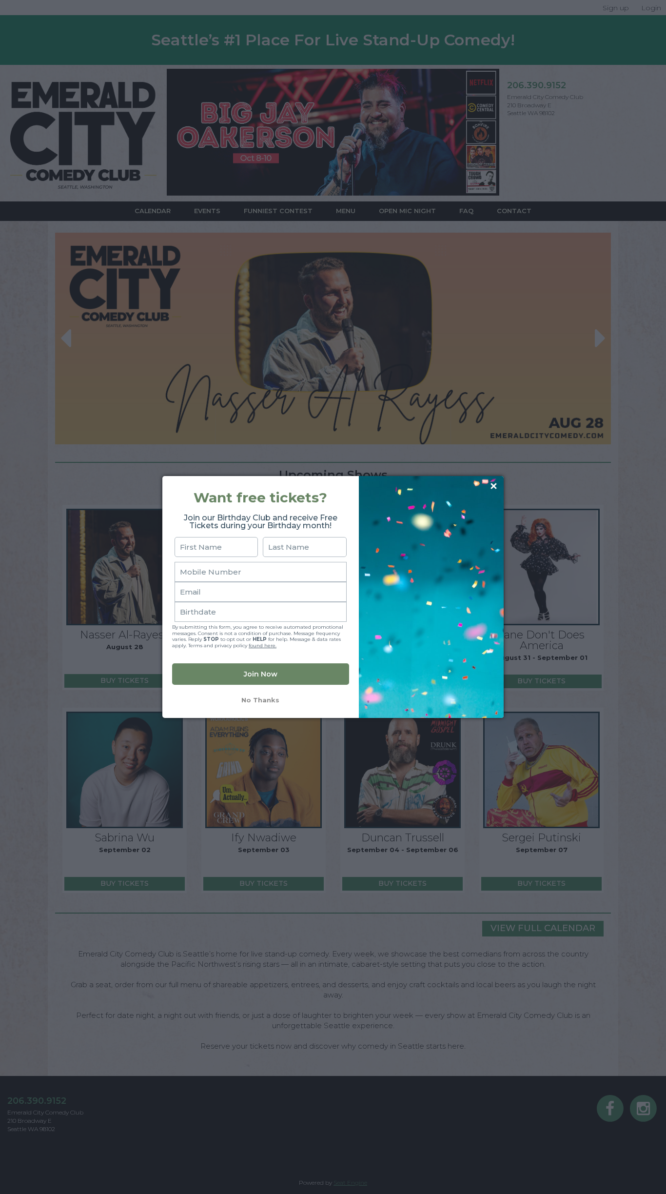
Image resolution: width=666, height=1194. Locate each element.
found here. (262, 645)
